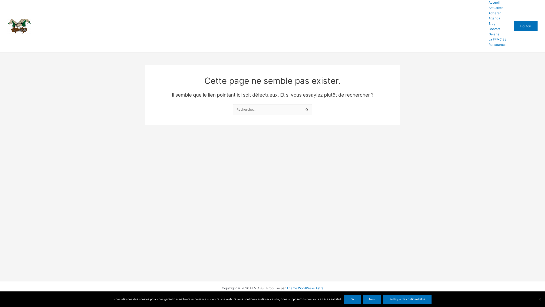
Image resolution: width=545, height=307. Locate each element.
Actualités (496, 8)
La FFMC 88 (497, 39)
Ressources (497, 45)
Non (372, 299)
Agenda (494, 18)
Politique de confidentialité (407, 299)
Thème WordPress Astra (305, 288)
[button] (526, 26)
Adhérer (495, 13)
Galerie (494, 34)
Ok (352, 299)
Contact (494, 29)
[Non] (540, 299)
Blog (492, 24)
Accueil (494, 2)
